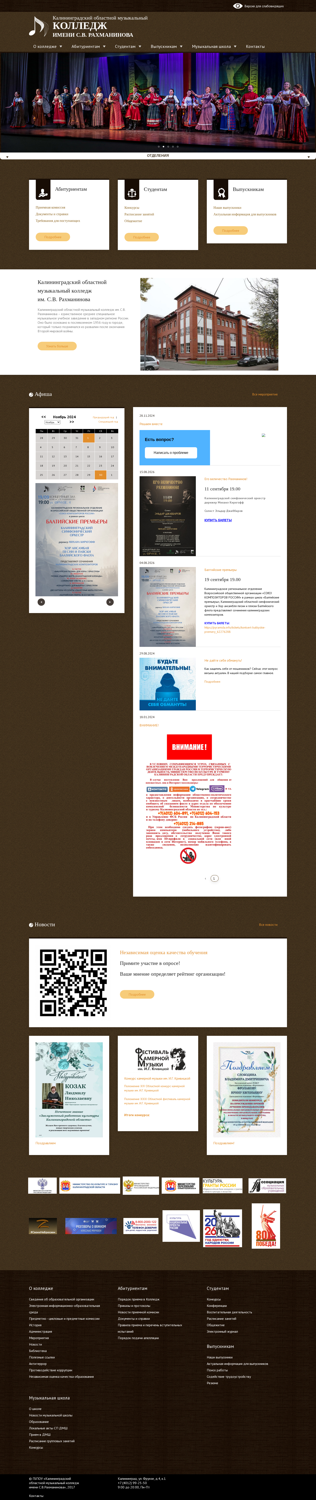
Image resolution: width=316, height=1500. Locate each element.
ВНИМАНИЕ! (149, 725)
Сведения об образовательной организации (61, 1299)
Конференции (217, 1305)
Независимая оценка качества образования (61, 1376)
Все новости (268, 924)
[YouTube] (218, 1478)
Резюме (212, 1383)
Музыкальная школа (211, 46)
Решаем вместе (151, 424)
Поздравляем (45, 1143)
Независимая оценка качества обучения (163, 952)
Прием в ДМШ (40, 1434)
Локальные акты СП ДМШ (48, 1428)
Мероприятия (39, 1338)
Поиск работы (217, 1370)
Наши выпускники (227, 207)
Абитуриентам (86, 46)
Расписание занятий (139, 214)
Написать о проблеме (171, 453)
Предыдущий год (103, 417)
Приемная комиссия (50, 207)
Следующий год (108, 421)
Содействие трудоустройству (229, 1376)
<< (43, 417)
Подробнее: (212, 682)
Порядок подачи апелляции (138, 1338)
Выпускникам (164, 46)
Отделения (158, 155)
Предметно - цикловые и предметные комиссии (64, 1318)
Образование (39, 1421)
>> (71, 421)
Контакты (255, 46)
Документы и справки (52, 214)
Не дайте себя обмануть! (223, 660)
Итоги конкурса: (137, 1115)
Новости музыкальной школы (50, 1415)
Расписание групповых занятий (52, 1441)
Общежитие (133, 221)
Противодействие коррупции (50, 1370)
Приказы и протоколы (134, 1305)
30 (100, 474)
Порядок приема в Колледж (139, 1299)
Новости (35, 1344)
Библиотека (38, 1351)
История (35, 1325)
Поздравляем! (223, 1143)
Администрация (40, 1331)
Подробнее (52, 237)
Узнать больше (57, 346)
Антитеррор (38, 1363)
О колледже (45, 46)
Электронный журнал (222, 1331)
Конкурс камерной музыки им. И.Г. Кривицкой (157, 1078)
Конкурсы (131, 207)
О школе (35, 1409)
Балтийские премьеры (220, 570)
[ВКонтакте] (210, 1478)
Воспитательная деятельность (229, 1312)
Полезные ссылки (42, 1357)
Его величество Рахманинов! (225, 479)
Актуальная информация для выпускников (244, 214)
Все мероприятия (265, 394)
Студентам (125, 46)
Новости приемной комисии (138, 1312)
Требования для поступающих (58, 221)
